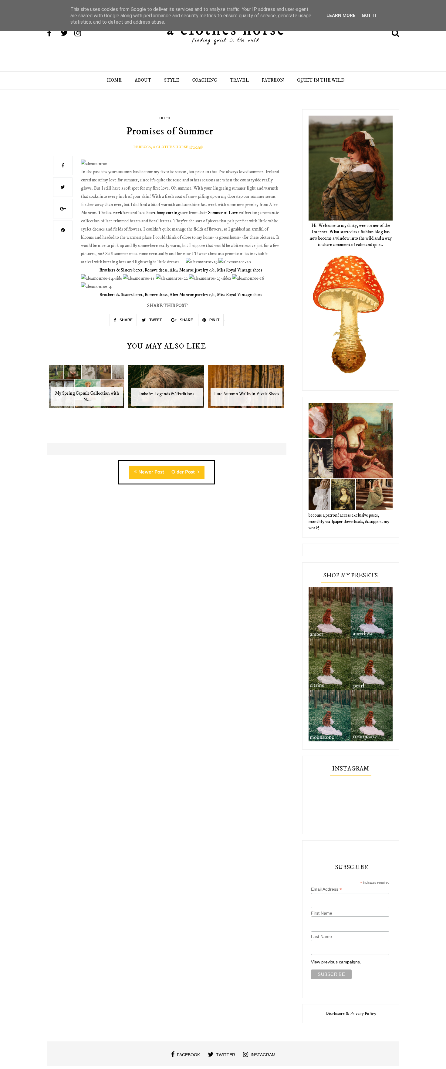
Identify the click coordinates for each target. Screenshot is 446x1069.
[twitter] (67, 33)
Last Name (321, 936)
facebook (188, 1054)
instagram (263, 1054)
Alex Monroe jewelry (189, 270)
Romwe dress (156, 270)
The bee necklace (114, 213)
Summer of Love (223, 213)
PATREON (273, 80)
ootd (164, 118)
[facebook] (53, 33)
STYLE (171, 80)
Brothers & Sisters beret (121, 270)
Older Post (183, 472)
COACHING (204, 80)
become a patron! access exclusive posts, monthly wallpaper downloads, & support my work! (349, 521)
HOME (114, 80)
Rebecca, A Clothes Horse (160, 147)
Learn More (341, 15)
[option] (87, 390)
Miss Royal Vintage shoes (239, 270)
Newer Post (151, 472)
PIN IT (213, 320)
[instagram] (80, 33)
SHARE (126, 320)
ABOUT (143, 80)
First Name (321, 913)
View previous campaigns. (336, 961)
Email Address (326, 889)
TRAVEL (239, 80)
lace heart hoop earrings (159, 213)
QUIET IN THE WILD (321, 80)
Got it (369, 15)
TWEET (155, 320)
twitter (225, 1054)
